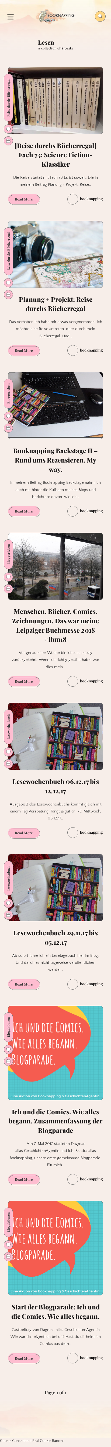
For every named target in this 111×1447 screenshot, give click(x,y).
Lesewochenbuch (8, 726)
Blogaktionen (8, 1027)
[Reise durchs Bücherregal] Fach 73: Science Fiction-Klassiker (55, 155)
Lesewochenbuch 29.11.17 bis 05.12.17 (55, 937)
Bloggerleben (8, 394)
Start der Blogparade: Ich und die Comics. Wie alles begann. (55, 1311)
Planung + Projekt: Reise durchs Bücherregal (55, 304)
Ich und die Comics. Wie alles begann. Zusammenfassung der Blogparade (55, 1121)
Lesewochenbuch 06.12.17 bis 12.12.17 (55, 786)
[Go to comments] (8, 129)
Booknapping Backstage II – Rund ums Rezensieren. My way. (55, 460)
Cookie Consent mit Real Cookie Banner (32, 1441)
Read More (27, 200)
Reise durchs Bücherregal (8, 97)
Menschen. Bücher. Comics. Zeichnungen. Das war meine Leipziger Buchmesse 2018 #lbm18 (55, 625)
